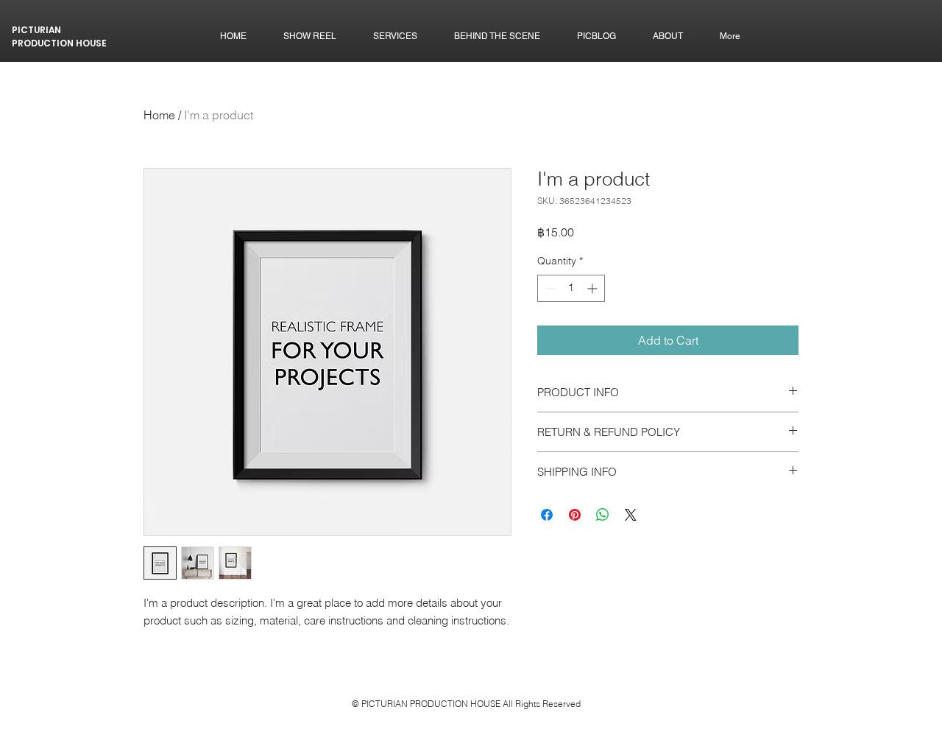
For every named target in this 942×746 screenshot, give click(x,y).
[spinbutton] (571, 288)
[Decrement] (548, 288)
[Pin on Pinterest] (575, 515)
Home (159, 115)
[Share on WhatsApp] (603, 515)
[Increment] (593, 288)
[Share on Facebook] (547, 515)
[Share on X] (631, 515)
